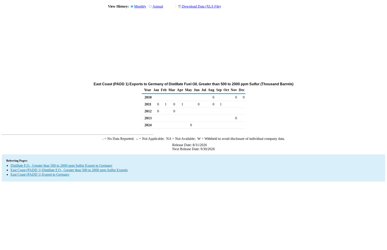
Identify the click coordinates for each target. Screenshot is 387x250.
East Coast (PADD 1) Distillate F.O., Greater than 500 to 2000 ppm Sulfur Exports (69, 170)
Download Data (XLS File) (201, 6)
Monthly (140, 6)
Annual (158, 6)
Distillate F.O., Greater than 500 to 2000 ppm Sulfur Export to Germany (61, 165)
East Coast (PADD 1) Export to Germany (40, 174)
